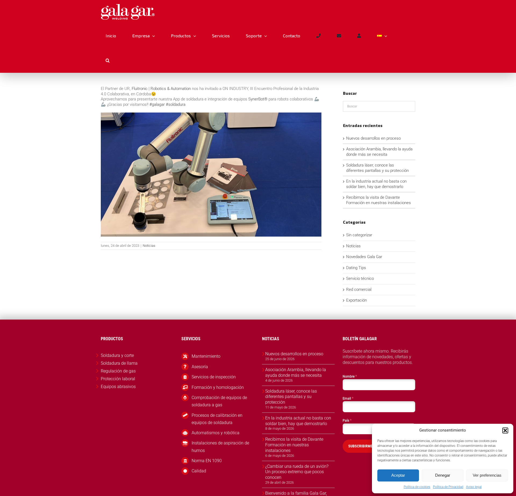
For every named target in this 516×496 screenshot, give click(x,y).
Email (348, 398)
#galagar (157, 104)
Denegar (442, 475)
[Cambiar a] (382, 35)
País (347, 420)
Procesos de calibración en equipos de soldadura (217, 419)
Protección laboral (118, 378)
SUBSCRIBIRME (360, 446)
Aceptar (398, 475)
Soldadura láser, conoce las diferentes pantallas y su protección (377, 168)
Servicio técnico (360, 278)
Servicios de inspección (214, 376)
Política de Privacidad (448, 487)
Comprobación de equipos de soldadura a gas (219, 401)
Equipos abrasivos (118, 386)
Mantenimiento (206, 356)
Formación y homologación (218, 387)
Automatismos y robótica (215, 432)
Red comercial (358, 289)
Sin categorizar (359, 235)
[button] (505, 430)
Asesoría (200, 366)
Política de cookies (417, 487)
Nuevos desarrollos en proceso (373, 138)
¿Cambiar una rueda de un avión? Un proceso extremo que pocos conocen (296, 472)
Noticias (149, 246)
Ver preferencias (487, 475)
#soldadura (175, 104)
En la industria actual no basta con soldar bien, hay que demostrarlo (376, 184)
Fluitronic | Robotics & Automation (161, 88)
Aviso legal (474, 487)
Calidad (199, 470)
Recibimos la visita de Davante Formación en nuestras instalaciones (378, 200)
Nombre (350, 376)
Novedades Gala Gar (364, 256)
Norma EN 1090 (207, 460)
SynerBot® (257, 99)
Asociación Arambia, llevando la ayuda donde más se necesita (379, 152)
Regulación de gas (118, 371)
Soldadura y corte (117, 355)
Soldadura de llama (119, 363)
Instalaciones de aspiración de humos (220, 446)
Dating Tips (356, 267)
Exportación (356, 300)
